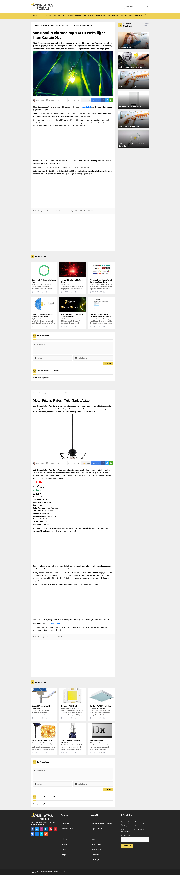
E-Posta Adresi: (126, 836)
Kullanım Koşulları (67, 829)
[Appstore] (37, 834)
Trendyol (76, 637)
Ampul (37, 637)
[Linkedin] (46, 829)
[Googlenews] (32, 834)
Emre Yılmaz (40, 100)
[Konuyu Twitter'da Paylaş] (107, 100)
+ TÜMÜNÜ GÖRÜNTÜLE (145, 25)
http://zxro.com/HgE (52, 623)
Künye (64, 849)
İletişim (64, 855)
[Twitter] (37, 829)
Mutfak (58, 637)
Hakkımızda (65, 823)
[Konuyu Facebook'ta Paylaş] (103, 100)
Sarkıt (71, 637)
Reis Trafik (95, 855)
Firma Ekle (65, 834)
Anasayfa (37, 25)
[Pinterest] (55, 829)
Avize (40, 637)
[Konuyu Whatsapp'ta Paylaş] (111, 100)
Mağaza (45, 393)
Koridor (53, 637)
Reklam (64, 844)
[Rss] (46, 834)
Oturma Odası (65, 637)
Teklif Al (64, 839)
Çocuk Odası (47, 637)
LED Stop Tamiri (97, 860)
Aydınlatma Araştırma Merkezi (102, 823)
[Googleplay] (41, 834)
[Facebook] (32, 829)
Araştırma (46, 25)
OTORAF (95, 839)
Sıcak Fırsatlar (96, 849)
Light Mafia (95, 834)
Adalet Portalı (96, 844)
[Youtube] (50, 829)
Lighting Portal (97, 829)
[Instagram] (41, 829)
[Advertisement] (23, 53)
